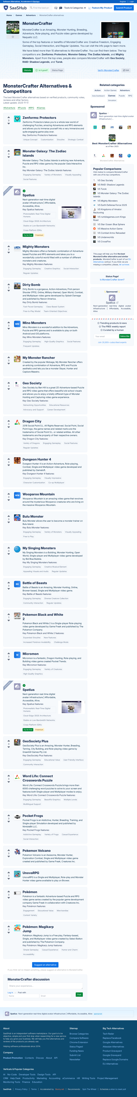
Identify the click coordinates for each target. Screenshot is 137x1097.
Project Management (107, 1078)
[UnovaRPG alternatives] (17, 874)
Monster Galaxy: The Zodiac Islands (89, 54)
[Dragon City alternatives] (17, 422)
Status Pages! (76, 1046)
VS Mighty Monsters (107, 200)
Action (98, 90)
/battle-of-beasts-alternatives (20, 579)
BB (17, 584)
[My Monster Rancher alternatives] (17, 359)
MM (17, 324)
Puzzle (122, 96)
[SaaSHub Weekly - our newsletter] (56, 7)
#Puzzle (22, 107)
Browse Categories (79, 1033)
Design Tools (43, 1074)
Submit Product (124, 7)
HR (78, 1078)
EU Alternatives (110, 1063)
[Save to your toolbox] (12, 37)
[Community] (60, 7)
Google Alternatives (112, 1042)
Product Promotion (13, 1058)
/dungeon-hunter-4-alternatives (21, 456)
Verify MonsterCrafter (108, 70)
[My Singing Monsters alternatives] (17, 549)
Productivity (29, 1078)
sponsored (98, 1014)
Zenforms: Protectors (54, 54)
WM (17, 495)
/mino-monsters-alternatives (19, 319)
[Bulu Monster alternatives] (17, 517)
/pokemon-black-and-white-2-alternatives (26, 611)
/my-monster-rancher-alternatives (22, 354)
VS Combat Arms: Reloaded (111, 233)
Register (123, 2)
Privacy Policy (21, 1089)
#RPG (31, 107)
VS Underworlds (105, 237)
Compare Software (79, 1038)
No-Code (12, 1074)
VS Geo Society (105, 180)
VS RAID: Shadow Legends (110, 184)
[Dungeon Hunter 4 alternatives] (17, 460)
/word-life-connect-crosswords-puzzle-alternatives (31, 773)
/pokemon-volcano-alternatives (21, 847)
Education (37, 1082)
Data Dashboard (98, 96)
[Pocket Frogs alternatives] (17, 817)
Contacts (29, 1058)
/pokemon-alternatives (16, 888)
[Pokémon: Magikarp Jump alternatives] (17, 928)
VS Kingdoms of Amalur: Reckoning (107, 211)
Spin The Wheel (89, 1089)
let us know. (124, 264)
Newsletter (75, 1059)
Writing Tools (88, 1078)
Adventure (125, 90)
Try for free (28, 235)
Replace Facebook (112, 1038)
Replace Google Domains (115, 1059)
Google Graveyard (112, 1055)
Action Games (110, 90)
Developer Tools (27, 1074)
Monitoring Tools (11, 1082)
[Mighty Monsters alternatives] (17, 248)
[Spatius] (17, 192)
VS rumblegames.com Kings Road (109, 218)
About (49, 1058)
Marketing (42, 1078)
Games (111, 95)
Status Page (57, 70)
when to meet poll (118, 1089)
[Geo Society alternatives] (17, 384)
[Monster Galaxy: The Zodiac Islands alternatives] (17, 152)
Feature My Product (101, 7)
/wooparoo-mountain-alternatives (22, 491)
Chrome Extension (79, 1042)
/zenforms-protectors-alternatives (22, 114)
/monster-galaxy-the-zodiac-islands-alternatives (29, 148)
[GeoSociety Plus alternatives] (17, 742)
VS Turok (102, 189)
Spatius (111, 302)
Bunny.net (59, 1089)
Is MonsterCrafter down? (112, 279)
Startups (36, 2)
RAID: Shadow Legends (36, 61)
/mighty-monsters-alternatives (20, 243)
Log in (11, 992)
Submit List (75, 1055)
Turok (59, 61)
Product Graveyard (112, 1051)
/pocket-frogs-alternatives (18, 812)
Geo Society (117, 58)
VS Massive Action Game (109, 228)
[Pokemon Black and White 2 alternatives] (17, 616)
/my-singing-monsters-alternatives (22, 545)
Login (132, 2)
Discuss (40, 1058)
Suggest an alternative (45, 964)
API (55, 1058)
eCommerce (68, 1078)
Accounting (54, 1078)
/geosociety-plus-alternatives (20, 738)
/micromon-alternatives (17, 650)
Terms (34, 1089)
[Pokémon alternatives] (17, 893)
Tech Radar (108, 1033)
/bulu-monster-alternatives (18, 513)
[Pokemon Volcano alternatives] (17, 852)
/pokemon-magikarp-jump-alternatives (25, 923)
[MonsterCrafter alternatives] (12, 27)
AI (4, 1074)
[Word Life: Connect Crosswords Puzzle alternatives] (17, 777)
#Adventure (9, 107)
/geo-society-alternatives (18, 380)
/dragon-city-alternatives (17, 418)
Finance (26, 1082)
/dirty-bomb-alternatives (17, 281)
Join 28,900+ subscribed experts (112, 342)
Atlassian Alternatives (113, 1046)
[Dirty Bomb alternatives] (17, 286)
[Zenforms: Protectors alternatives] (17, 119)
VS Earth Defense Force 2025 (112, 205)
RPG (130, 96)
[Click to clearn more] (68, 1014)
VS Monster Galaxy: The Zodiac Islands (111, 195)
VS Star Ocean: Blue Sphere (111, 224)
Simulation (112, 100)
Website (27, 70)
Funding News (77, 1051)
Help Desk (15, 1078)
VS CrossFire (104, 241)
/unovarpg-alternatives (16, 869)
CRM (5, 1078)
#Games (41, 107)
